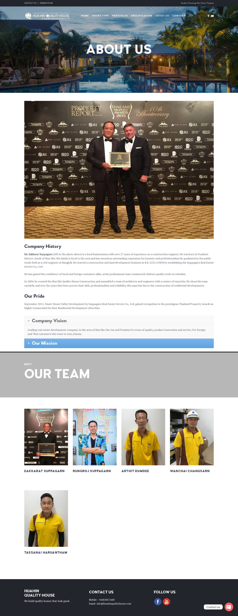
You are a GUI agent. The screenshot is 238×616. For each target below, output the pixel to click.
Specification (141, 15)
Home (85, 15)
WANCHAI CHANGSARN (190, 471)
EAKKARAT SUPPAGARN (44, 471)
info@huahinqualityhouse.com (114, 603)
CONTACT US (30, 3)
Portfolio (120, 15)
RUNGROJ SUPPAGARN (92, 471)
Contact (179, 15)
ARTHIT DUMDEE (135, 471)
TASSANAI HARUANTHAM (45, 553)
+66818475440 (46, 3)
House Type (100, 15)
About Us (162, 15)
